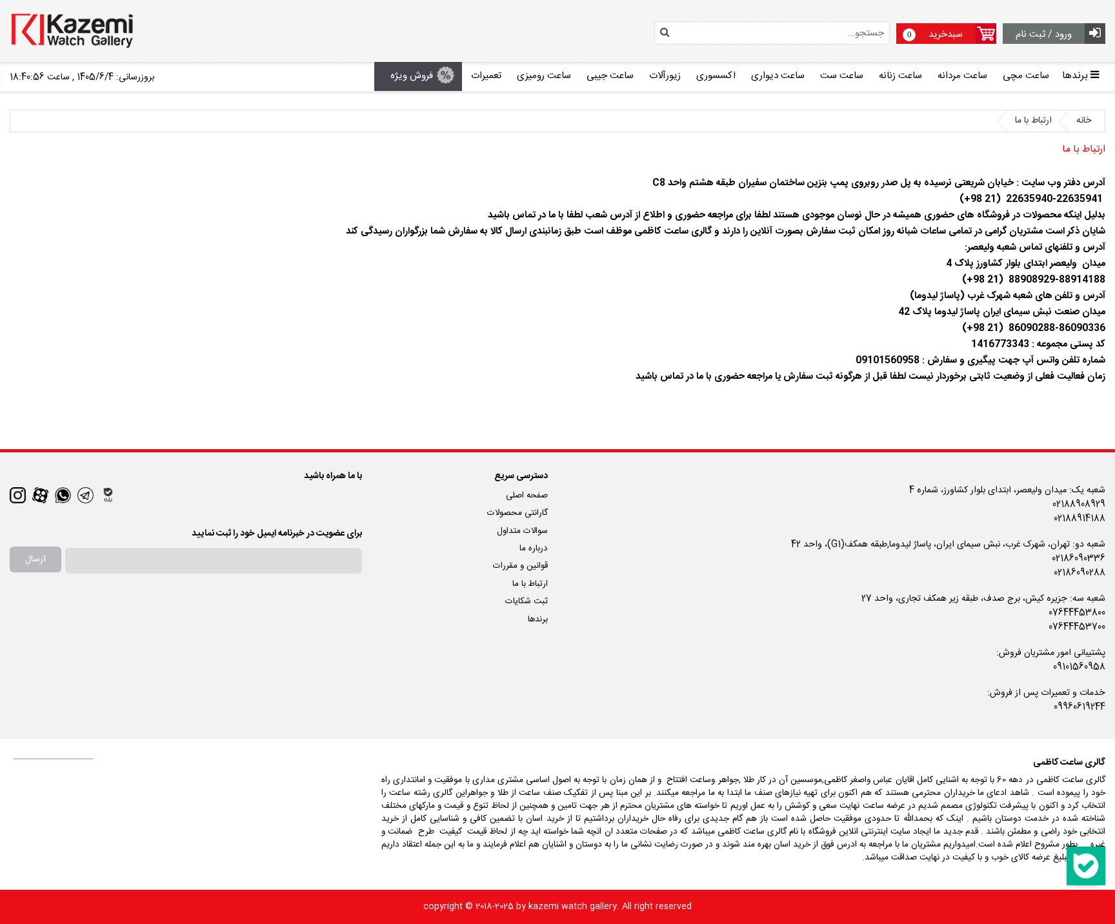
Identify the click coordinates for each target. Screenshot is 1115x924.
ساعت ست (841, 76)
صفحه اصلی (527, 495)
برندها (538, 619)
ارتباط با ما (530, 584)
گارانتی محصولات (517, 513)
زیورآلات (665, 76)
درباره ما (533, 548)
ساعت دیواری (778, 76)
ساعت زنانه (900, 76)
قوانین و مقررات (520, 566)
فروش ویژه (411, 76)
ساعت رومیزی (544, 76)
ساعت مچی (1026, 76)
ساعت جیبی (610, 76)
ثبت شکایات (526, 601)
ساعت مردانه (962, 76)
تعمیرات (486, 76)
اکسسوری (716, 76)
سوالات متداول (522, 531)
